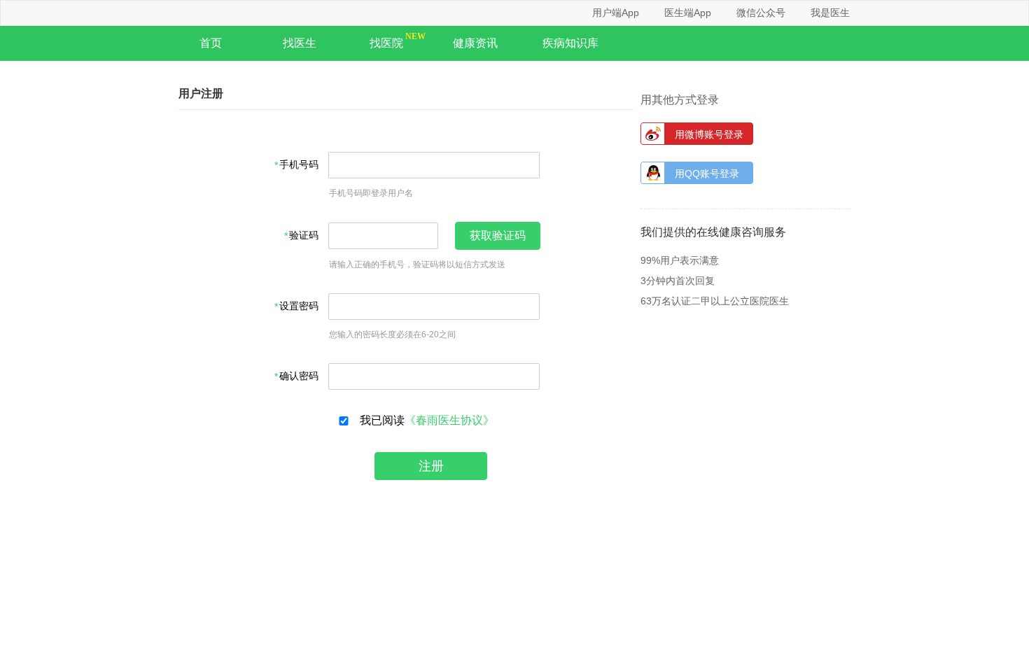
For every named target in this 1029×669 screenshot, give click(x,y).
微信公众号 (760, 12)
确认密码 (298, 376)
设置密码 (298, 306)
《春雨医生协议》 (449, 420)
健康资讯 (475, 43)
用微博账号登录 (709, 134)
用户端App (615, 12)
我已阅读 (424, 420)
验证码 (303, 235)
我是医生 (830, 12)
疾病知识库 (570, 43)
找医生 (299, 43)
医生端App (687, 12)
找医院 (386, 43)
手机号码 (298, 165)
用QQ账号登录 (707, 173)
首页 (211, 43)
